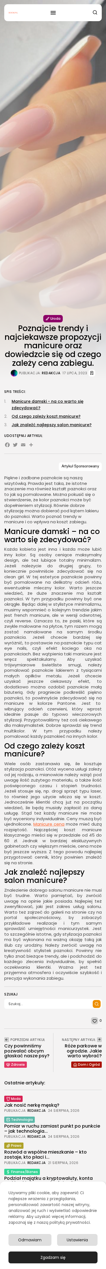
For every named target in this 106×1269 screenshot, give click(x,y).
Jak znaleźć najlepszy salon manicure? (52, 425)
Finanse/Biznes (24, 1171)
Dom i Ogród (89, 1064)
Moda (16, 1098)
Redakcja (51, 373)
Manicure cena (48, 824)
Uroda (55, 318)
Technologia (22, 1119)
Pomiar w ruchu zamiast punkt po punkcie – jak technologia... (52, 1128)
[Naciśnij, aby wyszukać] (97, 1004)
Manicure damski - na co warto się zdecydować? (47, 404)
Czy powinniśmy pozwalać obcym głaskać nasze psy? (26, 1051)
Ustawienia (77, 1240)
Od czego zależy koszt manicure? (46, 416)
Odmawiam (30, 1240)
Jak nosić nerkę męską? (31, 1105)
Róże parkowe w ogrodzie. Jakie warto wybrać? (83, 1051)
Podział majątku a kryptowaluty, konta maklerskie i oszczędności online (48, 1181)
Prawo (16, 1145)
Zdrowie (18, 1064)
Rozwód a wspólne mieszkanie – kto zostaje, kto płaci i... (45, 1154)
